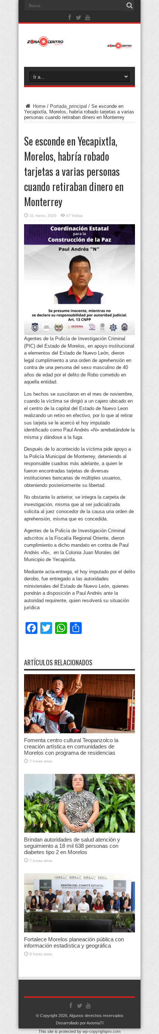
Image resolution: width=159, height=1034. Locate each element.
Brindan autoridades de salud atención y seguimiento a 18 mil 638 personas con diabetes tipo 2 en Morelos (72, 845)
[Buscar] (129, 5)
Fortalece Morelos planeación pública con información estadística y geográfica (74, 942)
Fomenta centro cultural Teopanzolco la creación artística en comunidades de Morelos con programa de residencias (71, 746)
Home (38, 106)
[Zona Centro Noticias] (79, 45)
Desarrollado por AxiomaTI (80, 1023)
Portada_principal (68, 106)
